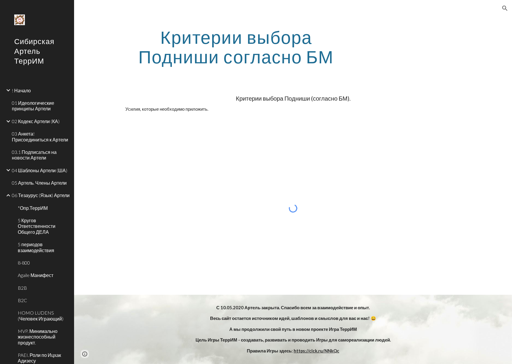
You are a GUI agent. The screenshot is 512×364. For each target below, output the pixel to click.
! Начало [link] (21, 90)
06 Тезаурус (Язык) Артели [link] (41, 195)
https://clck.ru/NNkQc (316, 350)
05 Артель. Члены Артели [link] (39, 183)
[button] (505, 8)
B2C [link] (22, 300)
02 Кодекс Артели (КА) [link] (36, 121)
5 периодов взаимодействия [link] (36, 247)
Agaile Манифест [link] (35, 275)
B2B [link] (22, 288)
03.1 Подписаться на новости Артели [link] (34, 154)
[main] (236, 47)
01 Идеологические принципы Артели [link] (33, 105)
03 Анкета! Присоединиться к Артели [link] (40, 136)
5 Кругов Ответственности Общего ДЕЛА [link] (36, 226)
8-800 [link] (24, 262)
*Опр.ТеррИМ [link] (33, 208)
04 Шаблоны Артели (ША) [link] (39, 170)
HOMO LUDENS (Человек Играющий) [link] (40, 315)
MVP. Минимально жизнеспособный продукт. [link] (37, 336)
